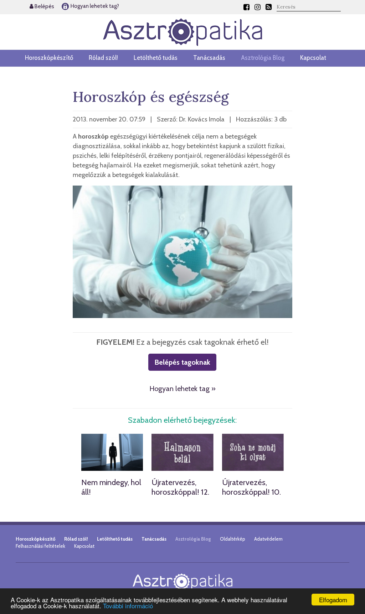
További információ (128, 605)
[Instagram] (258, 7)
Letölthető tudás (156, 57)
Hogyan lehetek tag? (94, 6)
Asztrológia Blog (262, 57)
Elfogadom (333, 599)
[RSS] (269, 7)
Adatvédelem (268, 539)
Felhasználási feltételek (40, 546)
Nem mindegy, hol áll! (111, 487)
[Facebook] (246, 7)
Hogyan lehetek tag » (182, 388)
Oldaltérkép (232, 539)
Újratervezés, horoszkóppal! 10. (251, 487)
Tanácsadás (209, 57)
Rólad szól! (103, 57)
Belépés (44, 6)
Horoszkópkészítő (49, 57)
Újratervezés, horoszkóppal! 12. (180, 487)
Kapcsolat (313, 57)
